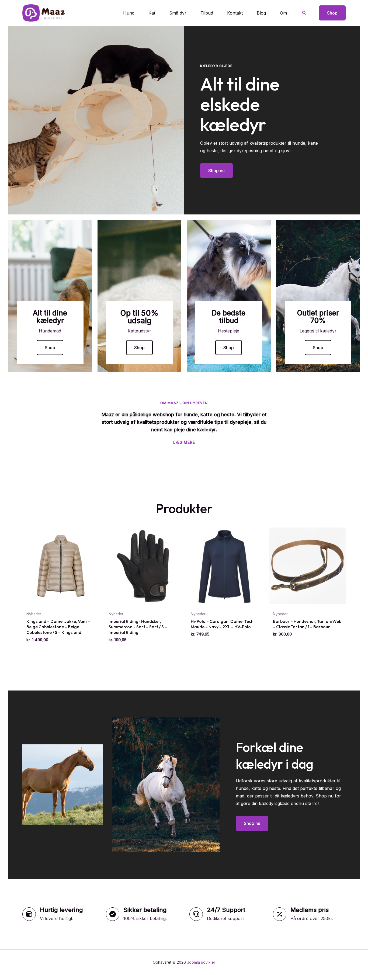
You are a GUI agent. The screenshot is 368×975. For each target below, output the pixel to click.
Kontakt (235, 13)
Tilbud (206, 13)
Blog (261, 13)
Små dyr (177, 13)
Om (283, 13)
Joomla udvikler (201, 962)
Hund (128, 13)
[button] (304, 13)
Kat (151, 13)
